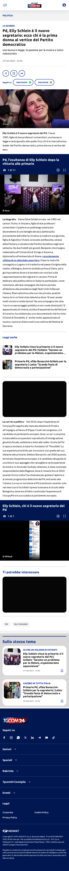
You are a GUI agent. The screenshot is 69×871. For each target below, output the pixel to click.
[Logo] (34, 5)
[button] (34, 5)
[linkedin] (32, 737)
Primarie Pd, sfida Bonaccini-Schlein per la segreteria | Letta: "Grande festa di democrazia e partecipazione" (42, 692)
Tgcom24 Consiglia (14, 781)
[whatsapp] (18, 737)
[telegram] (39, 737)
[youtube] (46, 737)
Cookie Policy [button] (41, 812)
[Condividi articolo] (6, 73)
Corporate (8, 812)
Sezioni (7, 749)
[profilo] (64, 5)
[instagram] (11, 737)
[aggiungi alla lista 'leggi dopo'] (13, 73)
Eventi (6, 792)
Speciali (7, 760)
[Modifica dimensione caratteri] (22, 73)
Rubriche (8, 770)
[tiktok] (53, 737)
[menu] (5, 5)
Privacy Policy (10, 817)
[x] (25, 737)
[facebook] (4, 737)
